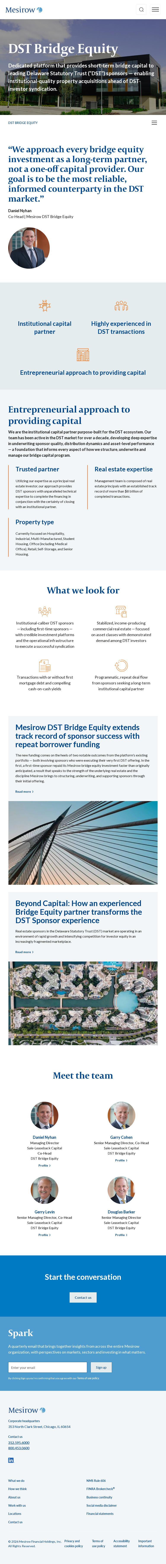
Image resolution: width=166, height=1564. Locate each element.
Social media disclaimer (101, 1505)
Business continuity (99, 1497)
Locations (14, 1514)
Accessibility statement (121, 1543)
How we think (17, 1489)
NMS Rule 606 (96, 1481)
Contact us (83, 1297)
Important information (146, 1543)
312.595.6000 (18, 1442)
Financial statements (99, 1514)
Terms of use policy (88, 1378)
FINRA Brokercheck (100, 1489)
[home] (24, 9)
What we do (16, 1481)
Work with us (17, 1505)
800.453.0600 (18, 1448)
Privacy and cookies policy (73, 1543)
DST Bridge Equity (23, 123)
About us (14, 1497)
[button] (155, 9)
